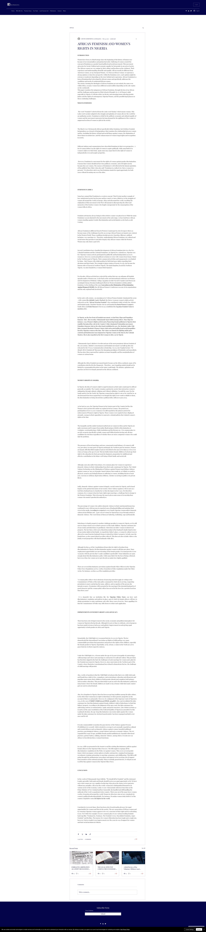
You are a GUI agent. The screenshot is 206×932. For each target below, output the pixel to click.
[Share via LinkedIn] (86, 834)
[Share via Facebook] (78, 834)
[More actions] (136, 39)
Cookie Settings (190, 929)
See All (143, 848)
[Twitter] (191, 11)
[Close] (204, 929)
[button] (143, 27)
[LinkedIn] (188, 11)
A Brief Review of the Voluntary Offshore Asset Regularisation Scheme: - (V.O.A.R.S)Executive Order (132, 868)
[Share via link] (90, 834)
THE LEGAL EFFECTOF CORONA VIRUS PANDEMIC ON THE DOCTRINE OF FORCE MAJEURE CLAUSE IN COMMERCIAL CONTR (107, 868)
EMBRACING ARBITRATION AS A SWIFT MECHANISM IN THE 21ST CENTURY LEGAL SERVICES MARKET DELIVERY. (81, 868)
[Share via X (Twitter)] (82, 834)
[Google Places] (186, 11)
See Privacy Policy (125, 929)
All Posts (72, 27)
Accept (199, 929)
